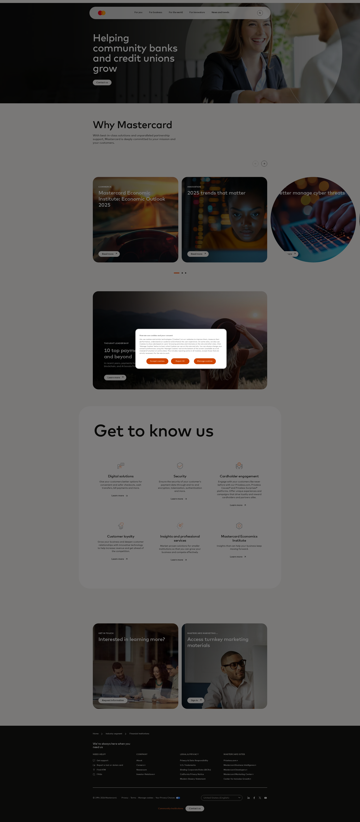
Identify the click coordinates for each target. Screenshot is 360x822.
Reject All (180, 361)
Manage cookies (204, 361)
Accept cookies (157, 361)
